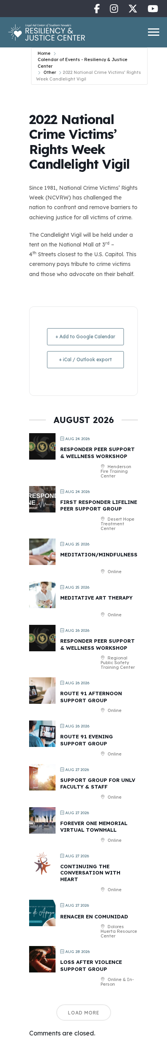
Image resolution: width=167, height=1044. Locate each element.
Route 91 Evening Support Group (86, 740)
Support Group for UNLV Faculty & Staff (97, 783)
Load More (83, 1013)
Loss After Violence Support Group (91, 965)
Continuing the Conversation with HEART (90, 872)
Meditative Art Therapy (96, 598)
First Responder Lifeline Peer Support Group (98, 505)
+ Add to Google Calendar (85, 336)
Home (44, 53)
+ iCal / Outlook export (85, 359)
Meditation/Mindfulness (98, 554)
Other (49, 72)
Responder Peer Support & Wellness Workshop (97, 452)
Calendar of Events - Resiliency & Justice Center (82, 63)
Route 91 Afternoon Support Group (91, 696)
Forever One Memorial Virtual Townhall (93, 826)
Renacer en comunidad (94, 916)
